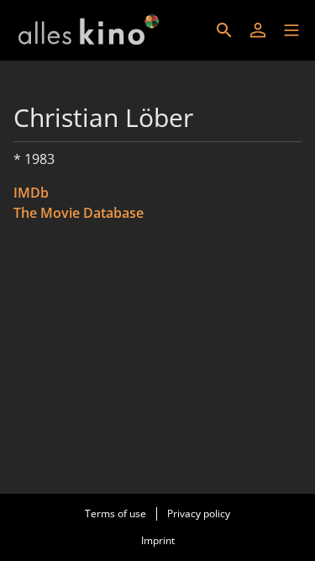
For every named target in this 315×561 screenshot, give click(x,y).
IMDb (31, 192)
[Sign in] (258, 30)
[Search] (224, 30)
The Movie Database (78, 213)
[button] (291, 30)
